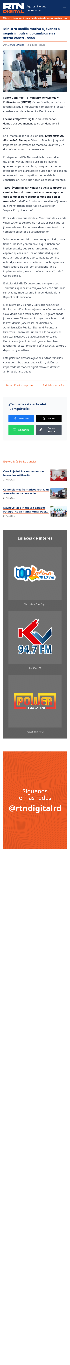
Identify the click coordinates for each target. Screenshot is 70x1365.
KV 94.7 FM (35, 667)
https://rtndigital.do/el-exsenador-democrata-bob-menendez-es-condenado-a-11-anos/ (32, 123)
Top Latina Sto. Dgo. (35, 604)
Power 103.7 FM (35, 731)
